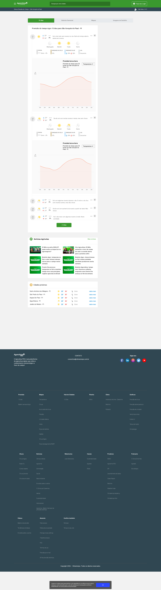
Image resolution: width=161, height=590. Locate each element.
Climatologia (133, 429)
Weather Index (111, 488)
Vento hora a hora (134, 414)
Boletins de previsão (23, 523)
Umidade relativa (44, 419)
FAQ (41, 543)
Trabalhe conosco (45, 538)
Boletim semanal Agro (24, 404)
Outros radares (23, 468)
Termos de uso (44, 548)
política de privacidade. (70, 586)
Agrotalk (89, 464)
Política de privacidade (46, 528)
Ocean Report (111, 478)
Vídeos (20, 518)
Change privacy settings (46, 533)
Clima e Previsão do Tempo (21, 9)
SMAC (109, 459)
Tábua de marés (134, 424)
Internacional (40, 503)
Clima (107, 395)
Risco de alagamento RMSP (47, 444)
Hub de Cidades (69, 395)
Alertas (38, 493)
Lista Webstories (69, 459)
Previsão (21, 395)
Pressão (41, 414)
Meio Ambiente (40, 478)
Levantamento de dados (114, 473)
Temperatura (43, 399)
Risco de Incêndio (44, 429)
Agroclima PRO (111, 464)
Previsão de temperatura (136, 404)
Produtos (110, 454)
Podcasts (108, 409)
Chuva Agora (42, 439)
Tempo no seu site (69, 528)
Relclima (108, 404)
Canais (89, 454)
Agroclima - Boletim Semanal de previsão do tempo (45, 508)
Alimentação (39, 468)
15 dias (41, 20)
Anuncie (42, 518)
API (108, 468)
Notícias (39, 454)
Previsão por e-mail (45, 552)
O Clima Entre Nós (136, 459)
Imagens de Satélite (120, 20)
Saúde (38, 473)
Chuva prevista (23, 473)
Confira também (69, 518)
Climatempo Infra (112, 498)
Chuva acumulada (24, 478)
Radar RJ (22, 464)
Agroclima (39, 464)
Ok (103, 585)
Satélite (41, 434)
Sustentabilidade (41, 498)
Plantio (91, 395)
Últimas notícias (40, 459)
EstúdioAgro (134, 468)
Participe (66, 523)
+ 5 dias (64, 225)
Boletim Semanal (67, 20)
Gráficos (132, 395)
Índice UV (132, 419)
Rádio (88, 468)
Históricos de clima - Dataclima (114, 399)
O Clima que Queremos (43, 488)
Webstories (68, 454)
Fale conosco (43, 523)
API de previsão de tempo (47, 557)
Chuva (41, 404)
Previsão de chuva (135, 399)
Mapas (93, 20)
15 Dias (66, 399)
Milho (90, 399)
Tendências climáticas (24, 528)
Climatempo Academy (113, 493)
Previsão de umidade (135, 409)
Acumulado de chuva (45, 409)
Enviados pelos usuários (43, 483)
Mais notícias (92, 239)
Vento (40, 424)
